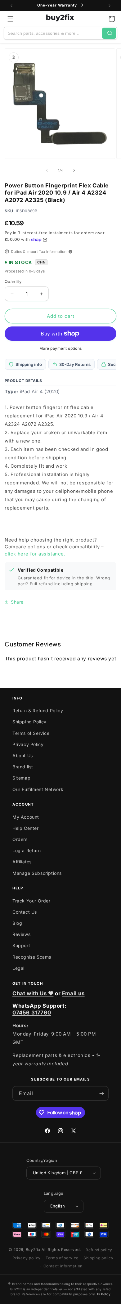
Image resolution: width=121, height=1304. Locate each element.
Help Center (25, 828)
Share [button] (17, 602)
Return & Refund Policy (37, 710)
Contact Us (24, 912)
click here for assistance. (35, 554)
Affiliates (22, 861)
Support (21, 945)
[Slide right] (74, 170)
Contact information (63, 1266)
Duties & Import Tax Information (38, 251)
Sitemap (21, 777)
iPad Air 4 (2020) (40, 391)
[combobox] (53, 33)
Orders (20, 839)
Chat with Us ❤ (32, 993)
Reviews (21, 934)
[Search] (109, 33)
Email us (73, 993)
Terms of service (62, 1258)
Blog (17, 923)
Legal (18, 968)
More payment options (60, 348)
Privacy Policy (27, 744)
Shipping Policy (29, 721)
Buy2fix (33, 1249)
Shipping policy (98, 1258)
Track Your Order (31, 900)
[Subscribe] (101, 1093)
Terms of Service (31, 733)
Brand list (22, 766)
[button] (10, 19)
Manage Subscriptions (37, 873)
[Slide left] (47, 170)
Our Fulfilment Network (37, 789)
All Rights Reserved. (61, 1249)
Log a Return (26, 850)
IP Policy (103, 1294)
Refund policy (99, 1250)
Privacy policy (26, 1258)
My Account (25, 817)
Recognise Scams (31, 957)
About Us (22, 755)
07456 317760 (31, 1012)
